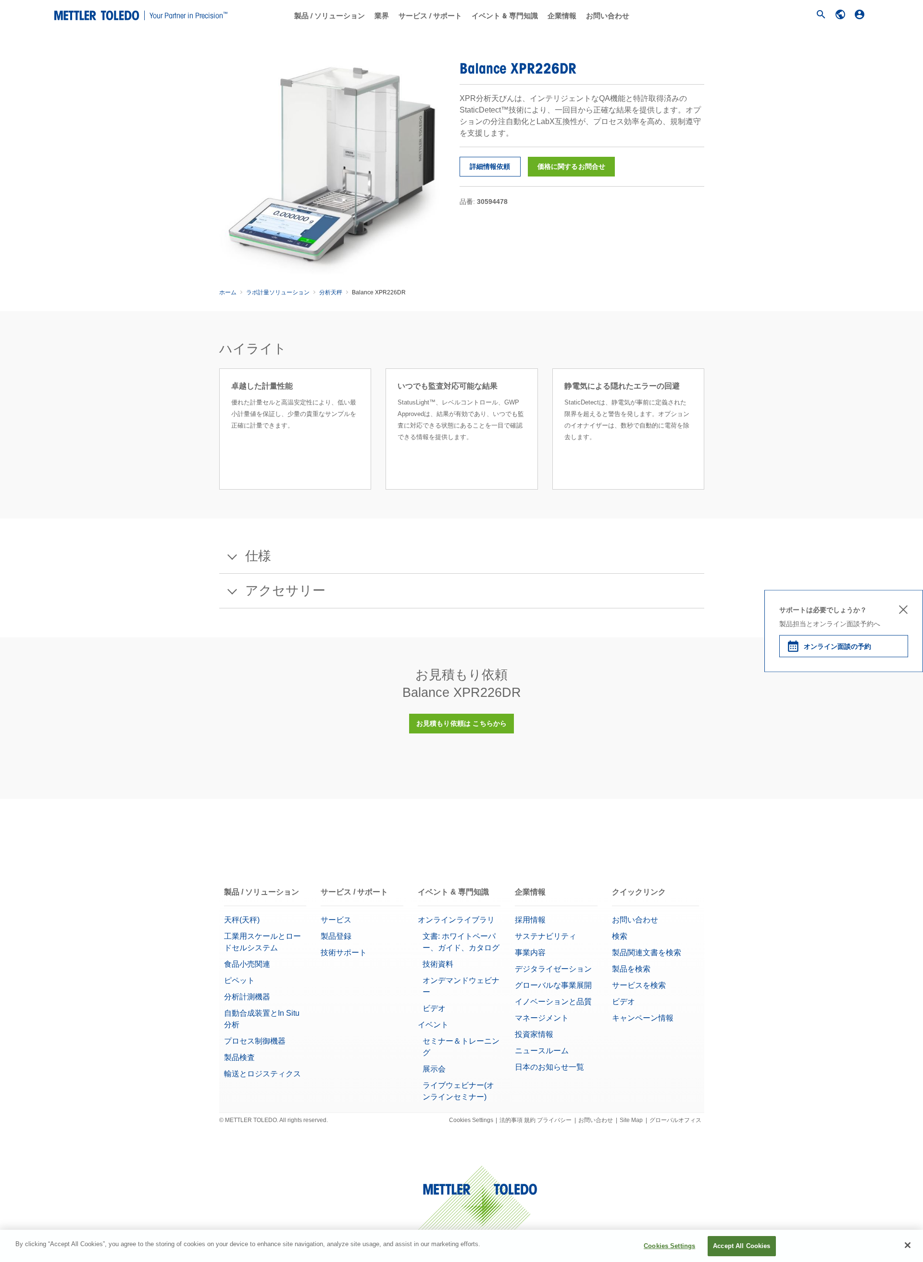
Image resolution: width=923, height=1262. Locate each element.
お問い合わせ (607, 16)
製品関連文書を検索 (646, 952)
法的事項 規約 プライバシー (535, 1120)
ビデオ (434, 1008)
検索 (619, 936)
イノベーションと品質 (553, 1001)
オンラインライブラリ (456, 920)
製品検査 (239, 1057)
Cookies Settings (471, 1120)
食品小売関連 (247, 964)
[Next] (707, 440)
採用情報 (530, 920)
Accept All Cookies (741, 1245)
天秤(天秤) (242, 920)
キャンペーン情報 (643, 1018)
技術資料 (438, 964)
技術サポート (344, 952)
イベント (433, 1025)
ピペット (239, 980)
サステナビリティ (545, 936)
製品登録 (336, 936)
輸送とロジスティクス (262, 1074)
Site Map (631, 1120)
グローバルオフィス (675, 1120)
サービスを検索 (639, 985)
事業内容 (530, 952)
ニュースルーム (542, 1051)
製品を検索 (631, 969)
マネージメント (542, 1018)
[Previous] (216, 440)
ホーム (228, 292)
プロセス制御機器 (255, 1041)
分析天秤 (330, 292)
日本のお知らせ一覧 (549, 1067)
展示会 (434, 1069)
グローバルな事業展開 (553, 985)
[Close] (907, 1245)
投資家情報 (534, 1034)
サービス (336, 920)
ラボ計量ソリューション (278, 292)
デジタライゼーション (553, 969)
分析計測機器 (247, 997)
